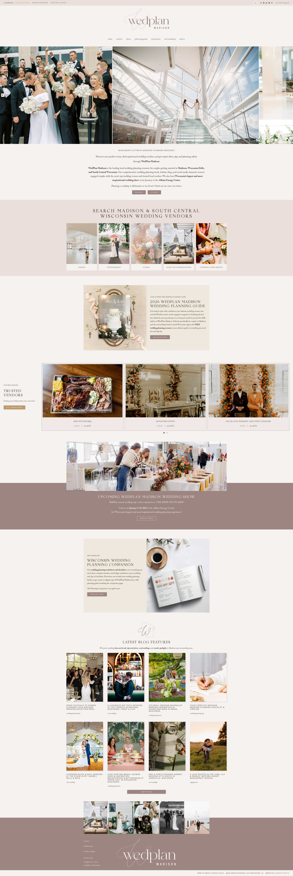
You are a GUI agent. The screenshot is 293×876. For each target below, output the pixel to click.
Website (77, 426)
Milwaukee (139, 192)
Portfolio (87, 426)
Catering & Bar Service (211, 267)
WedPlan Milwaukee (40, 3)
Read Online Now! (160, 337)
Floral (146, 267)
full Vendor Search (14, 407)
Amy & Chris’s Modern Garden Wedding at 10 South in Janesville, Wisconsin (165, 776)
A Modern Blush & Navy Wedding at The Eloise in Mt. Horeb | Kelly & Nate (84, 776)
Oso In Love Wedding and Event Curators (248, 422)
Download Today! (97, 594)
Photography (114, 267)
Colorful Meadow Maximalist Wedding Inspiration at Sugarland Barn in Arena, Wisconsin (165, 708)
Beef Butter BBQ (82, 422)
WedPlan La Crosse (58, 3)
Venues (81, 267)
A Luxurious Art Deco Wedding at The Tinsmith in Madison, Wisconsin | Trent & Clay (125, 707)
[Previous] (3, 95)
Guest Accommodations (178, 267)
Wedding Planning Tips (73, 713)
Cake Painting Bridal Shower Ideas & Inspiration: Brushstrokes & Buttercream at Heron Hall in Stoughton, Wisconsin (126, 778)
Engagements (194, 782)
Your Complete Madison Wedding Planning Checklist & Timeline (207, 707)
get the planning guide (282, 3)
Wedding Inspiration (155, 715)
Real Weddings (112, 713)
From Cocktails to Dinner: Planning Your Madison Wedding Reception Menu (81, 707)
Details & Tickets (146, 518)
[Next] (290, 95)
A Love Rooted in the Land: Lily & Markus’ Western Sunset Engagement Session (207, 776)
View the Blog (146, 792)
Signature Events (165, 422)
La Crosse (154, 192)
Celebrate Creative (281, 873)
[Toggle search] (255, 3)
